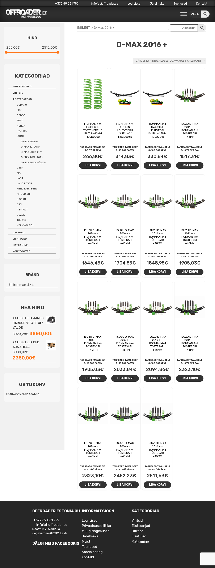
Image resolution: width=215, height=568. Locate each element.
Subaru (22, 104)
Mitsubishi (23, 193)
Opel (20, 204)
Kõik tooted (21, 251)
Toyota (21, 220)
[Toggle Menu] (183, 14)
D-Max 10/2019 (30, 146)
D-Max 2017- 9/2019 (33, 162)
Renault (22, 209)
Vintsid (18, 92)
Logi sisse (134, 3)
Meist (86, 541)
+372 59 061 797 (67, 3)
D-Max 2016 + (29, 141)
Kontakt (201, 3)
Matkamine (20, 245)
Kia (19, 172)
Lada (20, 178)
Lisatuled (20, 238)
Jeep (20, 167)
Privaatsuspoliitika (96, 526)
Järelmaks (157, 3)
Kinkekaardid (22, 86)
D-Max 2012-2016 (31, 157)
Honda (21, 125)
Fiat (19, 110)
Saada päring (92, 552)
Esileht (83, 28)
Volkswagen (25, 225)
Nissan (21, 199)
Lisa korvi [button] (93, 165)
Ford (20, 120)
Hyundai (22, 131)
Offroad (18, 232)
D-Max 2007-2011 (31, 151)
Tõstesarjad (22, 99)
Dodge (21, 115)
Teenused (180, 3)
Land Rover (24, 183)
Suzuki (21, 214)
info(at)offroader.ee (104, 3)
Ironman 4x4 (23, 285)
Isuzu (20, 136)
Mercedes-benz (27, 188)
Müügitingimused (96, 531)
